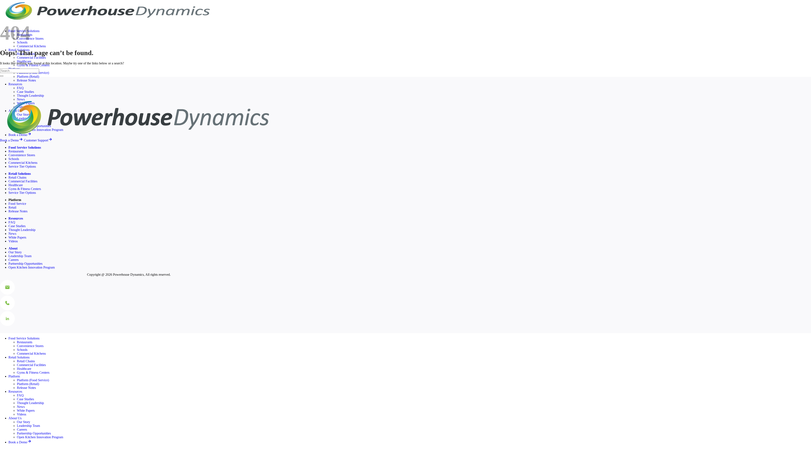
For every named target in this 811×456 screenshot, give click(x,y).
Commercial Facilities (31, 57)
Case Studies (25, 92)
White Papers (17, 237)
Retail (12, 207)
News (12, 233)
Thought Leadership (30, 95)
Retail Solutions (19, 357)
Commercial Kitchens (31, 46)
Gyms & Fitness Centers (24, 189)
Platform (14, 376)
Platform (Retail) (28, 76)
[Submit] (1, 76)
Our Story (15, 252)
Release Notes (26, 80)
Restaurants (16, 151)
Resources (15, 84)
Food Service (17, 203)
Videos (13, 241)
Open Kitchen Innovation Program (31, 267)
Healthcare (15, 185)
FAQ (20, 88)
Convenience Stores (21, 155)
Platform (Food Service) (33, 380)
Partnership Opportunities (25, 263)
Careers (13, 260)
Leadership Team (19, 256)
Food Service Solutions (23, 338)
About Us (15, 418)
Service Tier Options (22, 166)
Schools (13, 159)
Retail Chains (17, 177)
